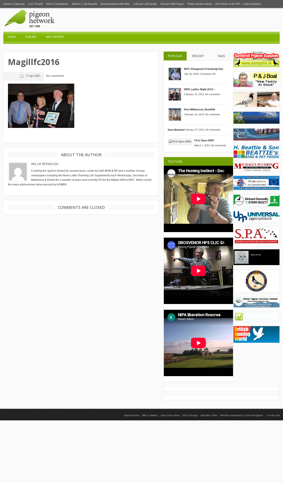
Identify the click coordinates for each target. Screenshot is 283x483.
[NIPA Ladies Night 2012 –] (175, 100)
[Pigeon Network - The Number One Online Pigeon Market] (47, 30)
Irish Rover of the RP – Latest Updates (238, 4)
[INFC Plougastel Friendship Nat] (175, 80)
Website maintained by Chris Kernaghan (241, 415)
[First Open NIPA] (180, 141)
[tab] (175, 56)
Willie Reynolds (44, 164)
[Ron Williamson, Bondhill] (175, 120)
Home (12, 37)
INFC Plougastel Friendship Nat (203, 69)
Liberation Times (209, 415)
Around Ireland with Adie (115, 4)
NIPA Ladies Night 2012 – (200, 89)
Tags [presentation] (221, 56)
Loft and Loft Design (145, 4)
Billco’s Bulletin (149, 415)
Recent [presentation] (198, 56)
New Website (176, 129)
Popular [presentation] (175, 56)
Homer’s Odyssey (14, 4)
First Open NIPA (204, 140)
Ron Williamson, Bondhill (199, 109)
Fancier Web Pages (172, 4)
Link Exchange (190, 415)
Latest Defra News (170, 415)
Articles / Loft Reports (84, 4)
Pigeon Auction (132, 415)
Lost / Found (35, 4)
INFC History (55, 37)
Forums (31, 37)
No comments (212, 94)
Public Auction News (199, 4)
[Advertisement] (141, 451)
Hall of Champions (57, 4)
